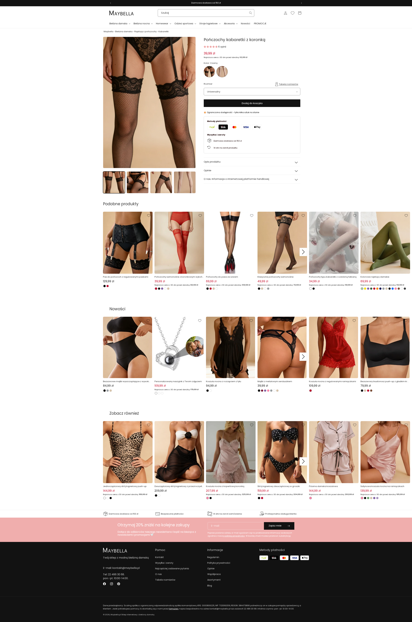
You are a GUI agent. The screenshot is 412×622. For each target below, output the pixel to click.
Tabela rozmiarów (288, 84)
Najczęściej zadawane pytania (172, 568)
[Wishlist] (292, 13)
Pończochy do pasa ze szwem (222, 276)
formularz (173, 608)
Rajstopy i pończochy (145, 31)
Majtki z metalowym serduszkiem (275, 381)
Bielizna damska (123, 31)
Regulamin (213, 557)
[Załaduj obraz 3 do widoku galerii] (161, 182)
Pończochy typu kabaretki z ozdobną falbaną (332, 276)
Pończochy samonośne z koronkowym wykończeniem (179, 277)
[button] (120, 23)
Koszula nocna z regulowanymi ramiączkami (332, 381)
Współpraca (214, 574)
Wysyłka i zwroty (164, 562)
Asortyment (214, 579)
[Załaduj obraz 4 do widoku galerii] (185, 182)
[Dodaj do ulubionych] (149, 215)
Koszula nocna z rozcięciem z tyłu (223, 381)
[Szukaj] (250, 12)
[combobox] (206, 13)
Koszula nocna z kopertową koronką (225, 486)
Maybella (108, 31)
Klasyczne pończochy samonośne (276, 276)
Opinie (211, 568)
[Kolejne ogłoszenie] (301, 3)
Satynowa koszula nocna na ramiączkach (382, 486)
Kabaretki (164, 31)
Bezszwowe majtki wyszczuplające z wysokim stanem (127, 381)
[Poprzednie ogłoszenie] (110, 3)
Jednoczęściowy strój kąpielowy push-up (125, 486)
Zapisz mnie (275, 525)
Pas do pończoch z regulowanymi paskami (125, 276)
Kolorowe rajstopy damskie (374, 276)
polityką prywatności (234, 536)
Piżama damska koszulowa (323, 486)
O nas (158, 574)
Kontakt (159, 557)
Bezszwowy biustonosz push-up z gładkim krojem (384, 381)
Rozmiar (208, 83)
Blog (209, 585)
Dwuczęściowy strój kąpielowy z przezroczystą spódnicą (178, 486)
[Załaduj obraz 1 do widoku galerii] (114, 182)
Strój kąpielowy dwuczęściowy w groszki (279, 486)
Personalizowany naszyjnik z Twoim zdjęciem (178, 381)
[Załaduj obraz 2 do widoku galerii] (138, 182)
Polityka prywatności (218, 562)
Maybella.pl (116, 614)
